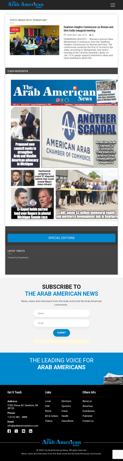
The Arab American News (56, 450)
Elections (66, 401)
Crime (65, 411)
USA (47, 406)
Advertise (87, 406)
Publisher (87, 416)
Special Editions (61, 238)
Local (48, 401)
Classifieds (68, 421)
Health (65, 416)
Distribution (88, 411)
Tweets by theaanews (18, 257)
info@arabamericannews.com (23, 425)
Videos (48, 421)
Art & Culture (51, 416)
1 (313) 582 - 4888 (17, 417)
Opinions (66, 406)
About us (87, 401)
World (48, 411)
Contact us (88, 421)
